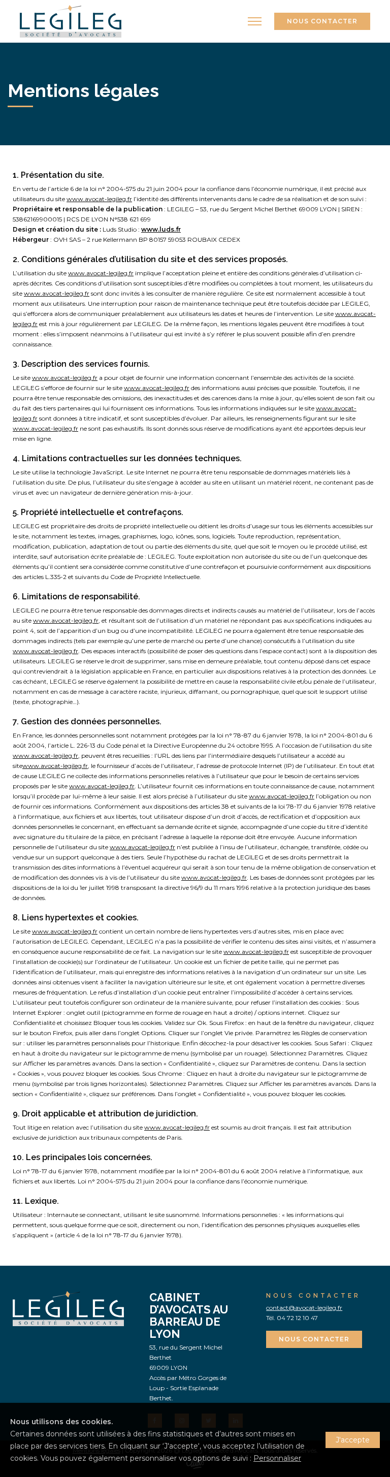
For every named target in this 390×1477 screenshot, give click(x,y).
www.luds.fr (161, 229)
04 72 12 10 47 (297, 1318)
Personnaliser (277, 1458)
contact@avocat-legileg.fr (304, 1307)
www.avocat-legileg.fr (99, 199)
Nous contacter (322, 21)
